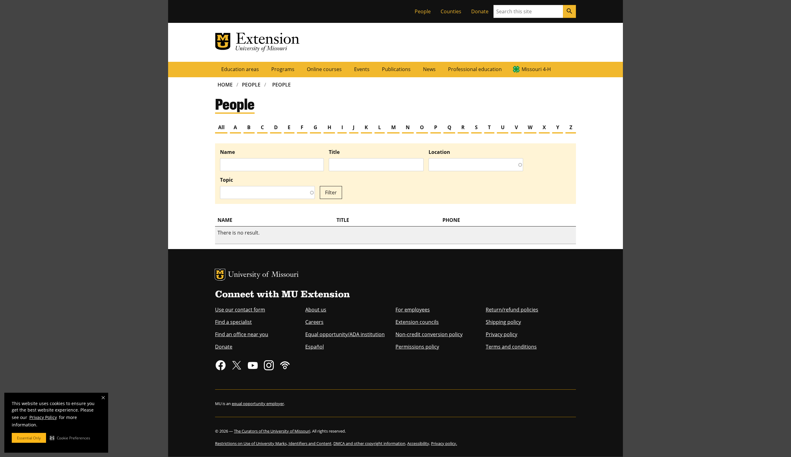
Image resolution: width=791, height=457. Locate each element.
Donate (480, 11)
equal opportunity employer (258, 403)
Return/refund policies (512, 309)
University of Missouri (263, 275)
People (423, 11)
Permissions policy (417, 346)
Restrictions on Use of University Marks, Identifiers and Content (273, 443)
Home (225, 84)
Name (227, 152)
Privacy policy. (444, 443)
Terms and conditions (511, 346)
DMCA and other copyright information (369, 443)
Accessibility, (418, 443)
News (429, 69)
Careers (314, 322)
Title (334, 152)
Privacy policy (501, 334)
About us (315, 309)
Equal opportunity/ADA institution (345, 334)
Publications (396, 69)
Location (439, 152)
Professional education (475, 69)
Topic (226, 179)
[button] (70, 438)
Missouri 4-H (536, 69)
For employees (413, 309)
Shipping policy (503, 322)
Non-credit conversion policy (429, 334)
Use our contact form (240, 309)
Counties (451, 11)
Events (362, 69)
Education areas (240, 69)
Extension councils (417, 322)
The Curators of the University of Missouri (272, 431)
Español (314, 346)
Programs (282, 69)
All (221, 127)
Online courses (324, 69)
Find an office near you (241, 334)
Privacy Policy (43, 417)
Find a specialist (233, 322)
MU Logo (220, 275)
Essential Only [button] (29, 438)
